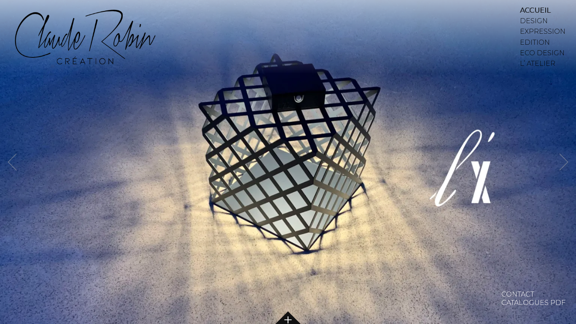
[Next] (564, 162)
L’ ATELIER (537, 63)
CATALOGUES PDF (533, 303)
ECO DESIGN (542, 53)
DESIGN (534, 21)
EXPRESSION (542, 31)
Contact (517, 294)
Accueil (535, 10)
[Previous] (11, 162)
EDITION (535, 42)
